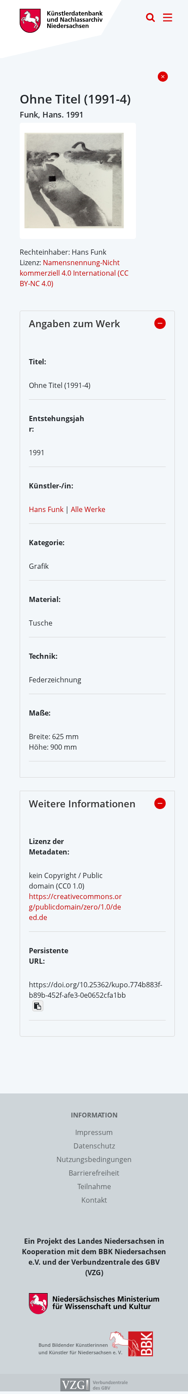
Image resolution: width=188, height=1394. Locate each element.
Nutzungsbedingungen (94, 1159)
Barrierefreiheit (94, 1173)
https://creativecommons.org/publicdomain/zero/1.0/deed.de (75, 907)
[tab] (97, 326)
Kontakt (94, 1200)
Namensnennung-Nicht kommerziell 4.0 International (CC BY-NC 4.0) (74, 273)
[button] (160, 323)
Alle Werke (88, 509)
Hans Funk (46, 509)
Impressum (94, 1132)
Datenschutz (94, 1146)
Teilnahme (94, 1186)
